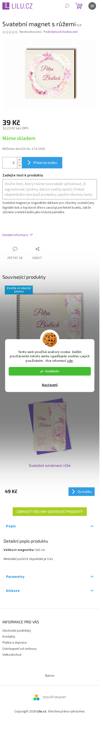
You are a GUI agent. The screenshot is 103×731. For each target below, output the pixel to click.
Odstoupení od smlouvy (19, 648)
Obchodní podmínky (16, 630)
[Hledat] (67, 6)
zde (70, 360)
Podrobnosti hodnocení (60, 32)
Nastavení (50, 385)
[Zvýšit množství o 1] (19, 160)
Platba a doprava (14, 642)
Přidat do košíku (45, 163)
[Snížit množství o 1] (19, 165)
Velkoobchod (11, 654)
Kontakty (8, 636)
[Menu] (92, 6)
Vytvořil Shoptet (54, 697)
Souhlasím (52, 371)
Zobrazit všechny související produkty (50, 511)
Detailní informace (15, 235)
